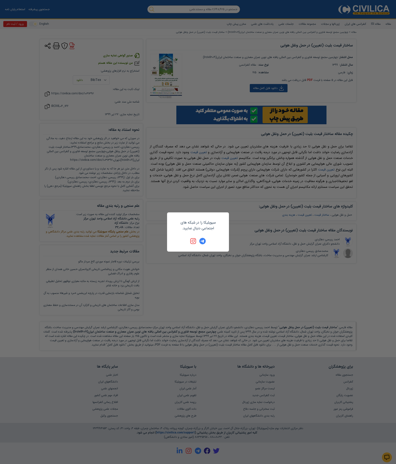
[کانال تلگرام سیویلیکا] (202, 241)
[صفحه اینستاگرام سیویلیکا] (193, 241)
